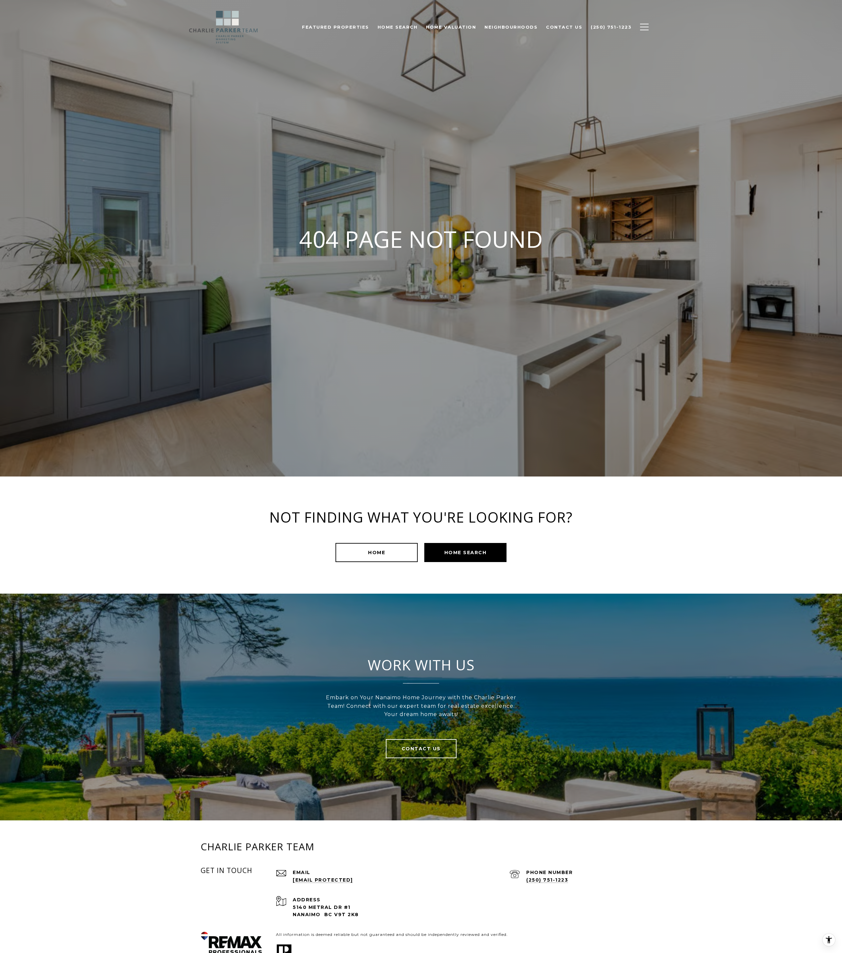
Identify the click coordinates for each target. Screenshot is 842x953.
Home (376, 552)
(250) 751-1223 (547, 880)
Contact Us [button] (421, 749)
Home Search (465, 552)
